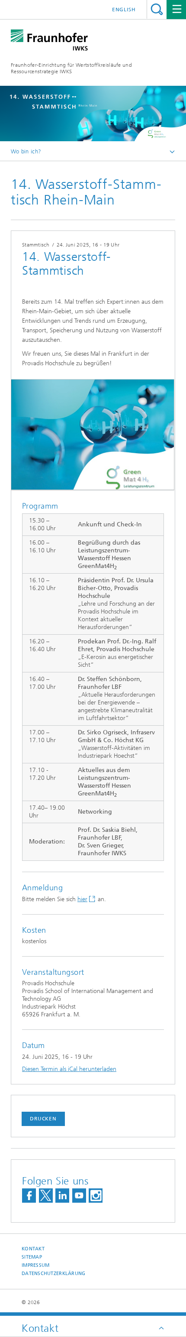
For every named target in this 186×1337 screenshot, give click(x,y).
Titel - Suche (157, 9)
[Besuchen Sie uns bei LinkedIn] (62, 1195)
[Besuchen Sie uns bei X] (46, 1195)
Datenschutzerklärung (54, 1273)
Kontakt (33, 1249)
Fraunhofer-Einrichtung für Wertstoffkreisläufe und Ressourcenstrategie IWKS (71, 68)
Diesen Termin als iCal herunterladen (69, 1069)
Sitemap (32, 1257)
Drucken (43, 1119)
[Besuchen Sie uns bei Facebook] (29, 1195)
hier (82, 899)
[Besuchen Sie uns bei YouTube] (79, 1195)
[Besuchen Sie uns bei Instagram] (96, 1195)
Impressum (35, 1265)
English (124, 9)
